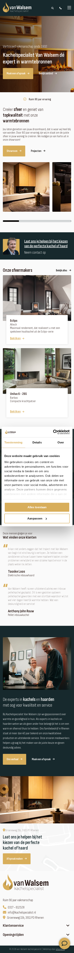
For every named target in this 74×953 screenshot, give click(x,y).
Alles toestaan (37, 507)
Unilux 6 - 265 (18, 394)
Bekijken (15, 338)
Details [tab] (37, 442)
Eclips (13, 321)
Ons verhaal (12, 759)
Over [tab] (60, 442)
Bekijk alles (61, 270)
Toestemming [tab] (13, 442)
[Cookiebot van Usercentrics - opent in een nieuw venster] (53, 432)
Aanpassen (34, 518)
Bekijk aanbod (46, 73)
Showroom (12, 151)
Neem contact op (35, 252)
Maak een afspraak (16, 73)
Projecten (36, 151)
